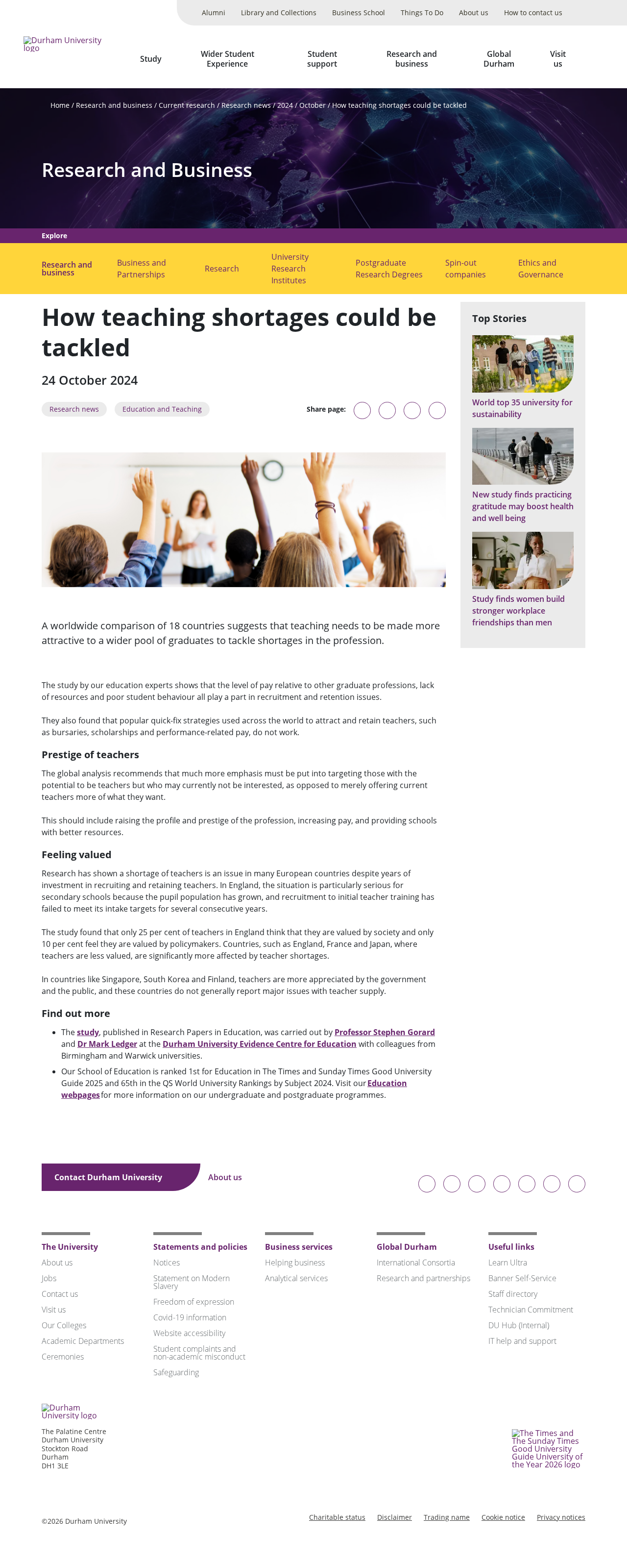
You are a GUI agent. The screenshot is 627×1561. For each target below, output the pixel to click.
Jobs (49, 1278)
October (312, 105)
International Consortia (416, 1262)
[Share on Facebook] (412, 410)
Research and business (411, 59)
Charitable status (337, 1517)
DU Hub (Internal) (518, 1325)
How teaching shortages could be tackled (399, 105)
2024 (285, 105)
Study (151, 58)
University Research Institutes (290, 268)
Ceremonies (63, 1356)
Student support (322, 59)
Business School (358, 12)
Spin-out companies (465, 268)
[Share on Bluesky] (362, 415)
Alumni (213, 12)
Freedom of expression (193, 1301)
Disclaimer (394, 1517)
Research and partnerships (423, 1278)
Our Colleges (64, 1325)
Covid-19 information (189, 1317)
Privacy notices (561, 1517)
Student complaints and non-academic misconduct (199, 1352)
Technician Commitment (530, 1309)
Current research (187, 105)
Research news (246, 105)
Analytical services (296, 1278)
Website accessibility (189, 1333)
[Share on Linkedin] (437, 410)
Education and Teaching (162, 409)
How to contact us (533, 12)
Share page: (326, 409)
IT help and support (522, 1341)
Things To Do (422, 12)
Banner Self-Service (522, 1278)
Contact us (60, 1293)
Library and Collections (278, 12)
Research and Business (147, 170)
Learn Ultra (507, 1262)
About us (473, 12)
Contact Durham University (109, 1177)
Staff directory (512, 1293)
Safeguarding (176, 1372)
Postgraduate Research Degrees (389, 268)
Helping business (295, 1262)
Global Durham (498, 59)
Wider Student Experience (227, 59)
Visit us (558, 59)
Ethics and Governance (540, 268)
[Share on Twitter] (387, 410)
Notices (166, 1262)
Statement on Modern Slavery (191, 1282)
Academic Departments (83, 1341)
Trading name (447, 1517)
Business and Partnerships (141, 268)
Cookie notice (503, 1517)
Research (222, 268)
